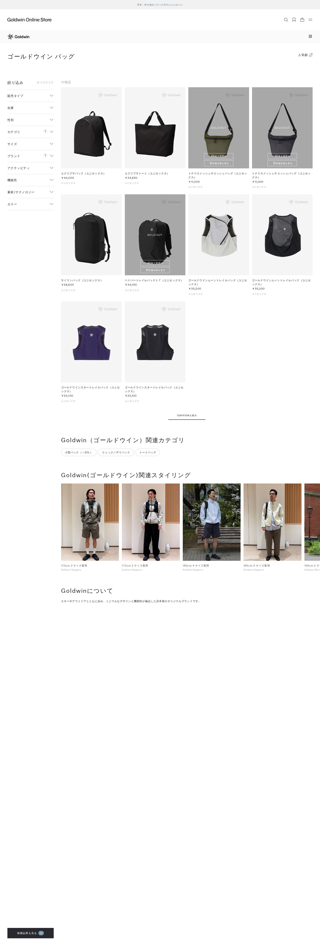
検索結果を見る (29, 933)
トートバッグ (147, 452)
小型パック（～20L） (79, 452)
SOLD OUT (218, 127)
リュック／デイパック (116, 452)
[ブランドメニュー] (310, 36)
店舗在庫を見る (220, 163)
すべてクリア (45, 82)
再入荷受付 (221, 156)
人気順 (303, 55)
